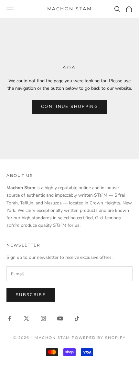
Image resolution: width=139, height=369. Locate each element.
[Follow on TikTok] (77, 318)
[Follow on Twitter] (26, 318)
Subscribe (31, 295)
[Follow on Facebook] (9, 318)
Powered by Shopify (99, 337)
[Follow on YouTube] (60, 318)
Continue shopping (69, 107)
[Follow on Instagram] (43, 318)
